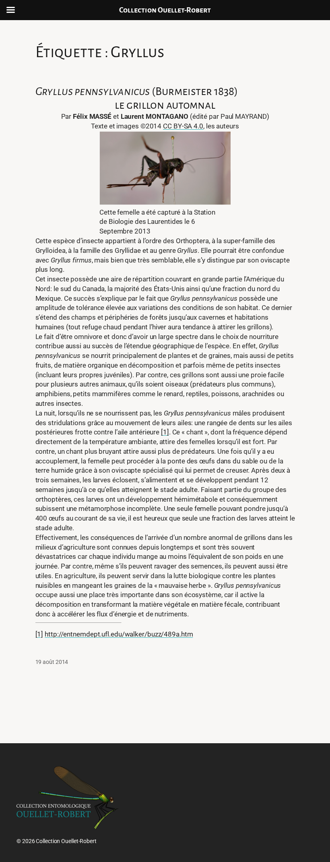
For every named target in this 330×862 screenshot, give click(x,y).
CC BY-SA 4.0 (183, 126)
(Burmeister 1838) (136, 91)
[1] (165, 432)
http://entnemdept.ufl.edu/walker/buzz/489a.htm (119, 634)
